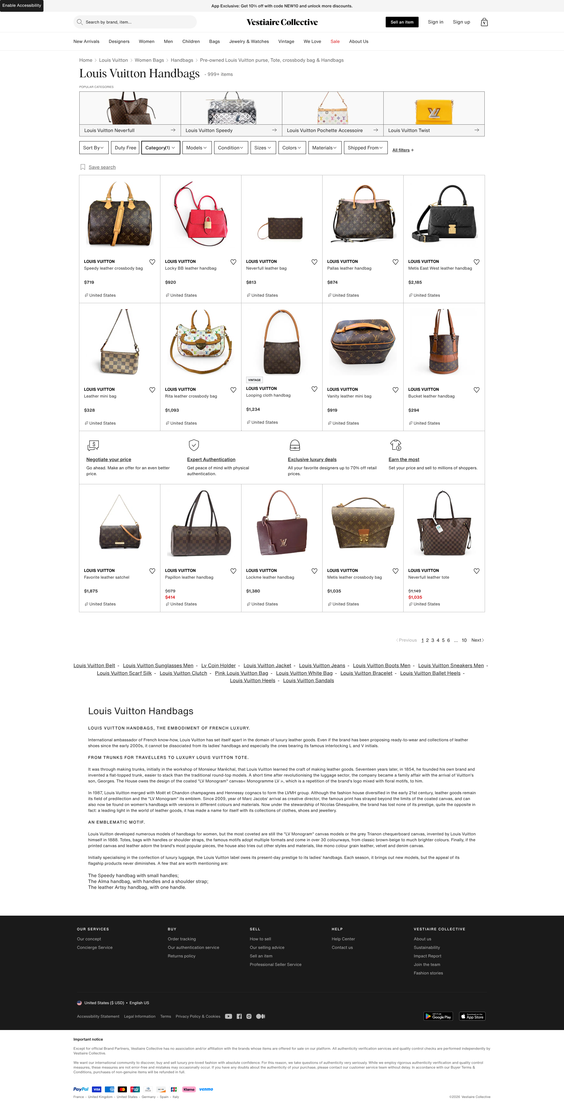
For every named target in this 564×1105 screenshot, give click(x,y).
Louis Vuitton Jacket (267, 665)
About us (422, 939)
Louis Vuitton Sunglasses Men (158, 665)
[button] (484, 22)
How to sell (260, 939)
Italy (176, 1097)
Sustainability (427, 947)
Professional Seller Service (275, 965)
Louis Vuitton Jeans (322, 665)
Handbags (182, 60)
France (78, 1097)
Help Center (343, 939)
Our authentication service (193, 947)
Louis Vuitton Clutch (183, 673)
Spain (164, 1097)
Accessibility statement (98, 1016)
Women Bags (149, 60)
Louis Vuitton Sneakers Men (451, 665)
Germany (149, 1097)
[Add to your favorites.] (152, 262)
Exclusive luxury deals (312, 459)
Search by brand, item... (109, 22)
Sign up (461, 22)
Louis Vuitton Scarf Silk (124, 673)
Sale (335, 41)
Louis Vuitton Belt (94, 665)
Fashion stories (428, 973)
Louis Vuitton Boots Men (381, 665)
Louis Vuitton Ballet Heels (430, 673)
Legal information (139, 1016)
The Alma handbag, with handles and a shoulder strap (147, 881)
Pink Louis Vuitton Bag (241, 673)
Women (147, 41)
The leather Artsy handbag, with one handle (136, 887)
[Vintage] (299, 41)
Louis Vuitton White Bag (304, 673)
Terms (165, 1016)
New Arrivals (86, 41)
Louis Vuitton (113, 60)
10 (464, 640)
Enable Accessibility (21, 5)
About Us (358, 41)
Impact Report (428, 956)
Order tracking (182, 939)
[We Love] (326, 41)
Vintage (286, 41)
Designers (119, 41)
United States (127, 1097)
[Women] (159, 41)
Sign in (436, 22)
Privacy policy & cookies (198, 1016)
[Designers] (134, 41)
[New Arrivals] (104, 41)
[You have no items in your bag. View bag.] (484, 22)
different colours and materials (229, 805)
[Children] (204, 41)
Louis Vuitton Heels (252, 680)
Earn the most (404, 459)
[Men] (177, 41)
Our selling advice (267, 947)
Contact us (342, 947)
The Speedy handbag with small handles (132, 875)
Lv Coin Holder (218, 665)
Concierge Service (95, 947)
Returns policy (181, 956)
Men (168, 41)
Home (85, 60)
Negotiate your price (108, 459)
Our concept (89, 939)
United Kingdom (100, 1097)
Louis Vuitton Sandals (308, 680)
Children (191, 41)
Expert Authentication (211, 459)
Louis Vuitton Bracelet (366, 673)
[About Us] (373, 41)
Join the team (427, 965)
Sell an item (402, 22)
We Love (312, 41)
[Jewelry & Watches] (273, 41)
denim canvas (410, 846)
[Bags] (224, 41)
